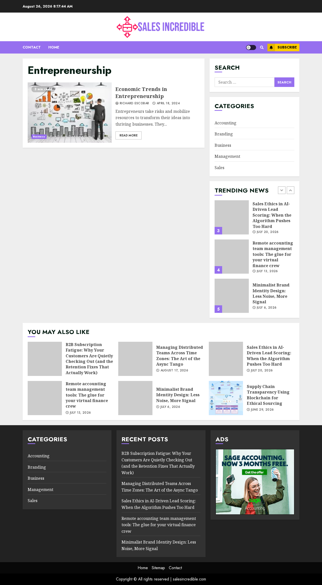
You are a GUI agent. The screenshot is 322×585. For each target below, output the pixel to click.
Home (53, 47)
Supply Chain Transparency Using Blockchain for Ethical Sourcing (226, 398)
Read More (128, 135)
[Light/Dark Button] (251, 47)
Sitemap (158, 568)
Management (227, 156)
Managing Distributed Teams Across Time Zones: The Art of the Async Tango (135, 359)
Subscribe (287, 47)
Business (39, 136)
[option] (254, 219)
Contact (32, 47)
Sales (219, 167)
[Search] (262, 47)
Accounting (225, 122)
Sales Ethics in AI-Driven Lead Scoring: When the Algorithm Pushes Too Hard (232, 217)
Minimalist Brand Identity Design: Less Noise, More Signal (232, 296)
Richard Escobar (134, 104)
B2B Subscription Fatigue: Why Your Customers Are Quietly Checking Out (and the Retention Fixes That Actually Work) (45, 359)
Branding (224, 134)
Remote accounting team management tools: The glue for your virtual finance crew (232, 256)
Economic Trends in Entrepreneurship (70, 112)
